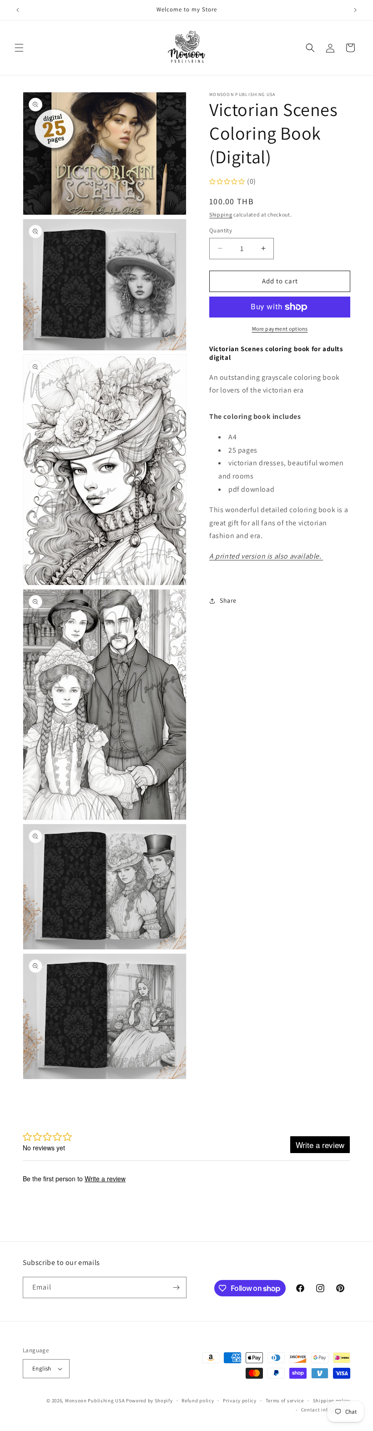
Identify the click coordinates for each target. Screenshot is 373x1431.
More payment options (280, 328)
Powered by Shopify (149, 1400)
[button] (19, 48)
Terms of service (285, 1400)
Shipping (220, 214)
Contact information (325, 1409)
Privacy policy (240, 1400)
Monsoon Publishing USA (95, 1400)
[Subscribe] (176, 1287)
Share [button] (228, 600)
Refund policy (197, 1400)
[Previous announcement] (18, 10)
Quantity (220, 230)
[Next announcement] (355, 10)
